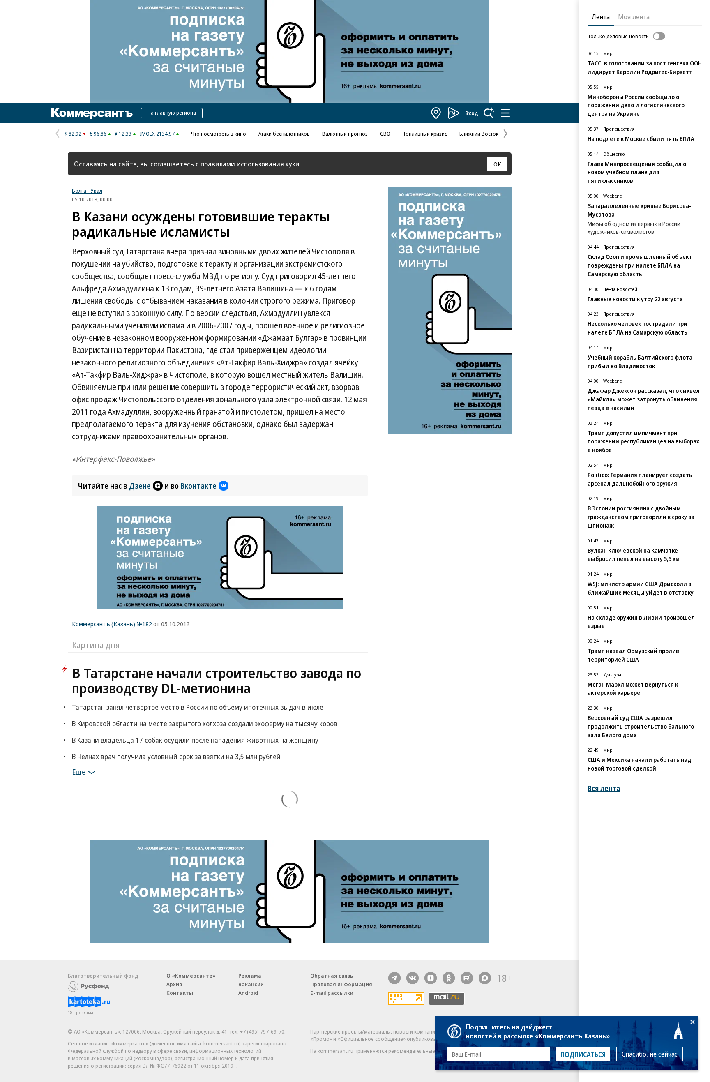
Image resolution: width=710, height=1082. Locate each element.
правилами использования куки (250, 163)
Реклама (249, 975)
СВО (385, 133)
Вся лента (604, 788)
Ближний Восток (478, 133)
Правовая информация (341, 984)
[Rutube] (467, 978)
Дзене (140, 486)
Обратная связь (331, 975)
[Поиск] (489, 113)
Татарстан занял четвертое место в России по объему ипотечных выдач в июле (197, 707)
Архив (174, 984)
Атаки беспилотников (284, 133)
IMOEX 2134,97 (157, 133)
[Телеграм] (394, 978)
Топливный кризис (425, 133)
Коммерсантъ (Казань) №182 (112, 624)
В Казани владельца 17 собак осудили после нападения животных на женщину (195, 740)
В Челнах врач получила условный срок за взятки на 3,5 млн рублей (176, 756)
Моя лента (634, 16)
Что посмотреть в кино (218, 133)
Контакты (179, 993)
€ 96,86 (98, 133)
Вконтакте (198, 486)
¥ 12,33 (123, 133)
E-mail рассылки (331, 993)
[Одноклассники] (449, 978)
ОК (497, 164)
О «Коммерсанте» (191, 975)
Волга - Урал (87, 190)
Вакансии (251, 984)
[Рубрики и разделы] (505, 113)
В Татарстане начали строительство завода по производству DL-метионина (216, 680)
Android (248, 993)
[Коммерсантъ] (92, 113)
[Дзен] (430, 978)
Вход (471, 113)
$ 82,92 (73, 133)
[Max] (485, 978)
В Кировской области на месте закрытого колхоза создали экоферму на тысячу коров (204, 723)
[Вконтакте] (412, 978)
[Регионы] (436, 113)
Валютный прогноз (345, 133)
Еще (78, 772)
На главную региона (172, 112)
